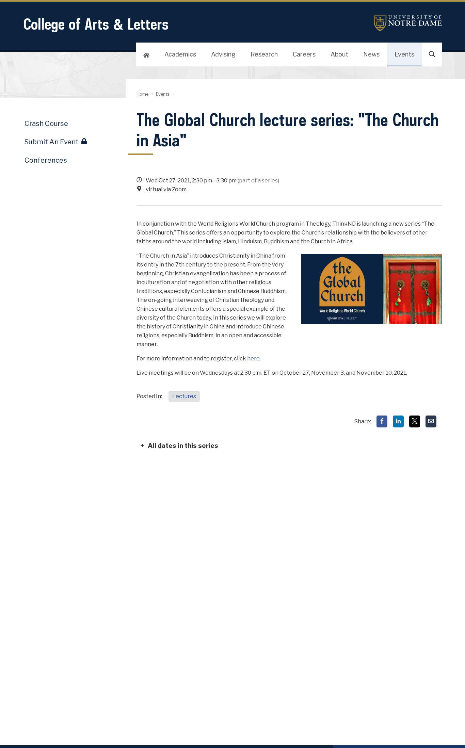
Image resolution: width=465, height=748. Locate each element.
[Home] (146, 54)
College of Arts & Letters (96, 24)
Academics (180, 54)
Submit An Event (52, 142)
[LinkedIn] (398, 421)
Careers (304, 54)
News (371, 54)
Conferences (46, 160)
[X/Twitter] (414, 421)
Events (404, 54)
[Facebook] (381, 421)
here (253, 358)
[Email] (431, 421)
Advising (223, 54)
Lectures (184, 396)
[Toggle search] (432, 54)
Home (142, 94)
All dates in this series (183, 445)
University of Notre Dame (408, 23)
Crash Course (46, 123)
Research (264, 54)
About (339, 54)
